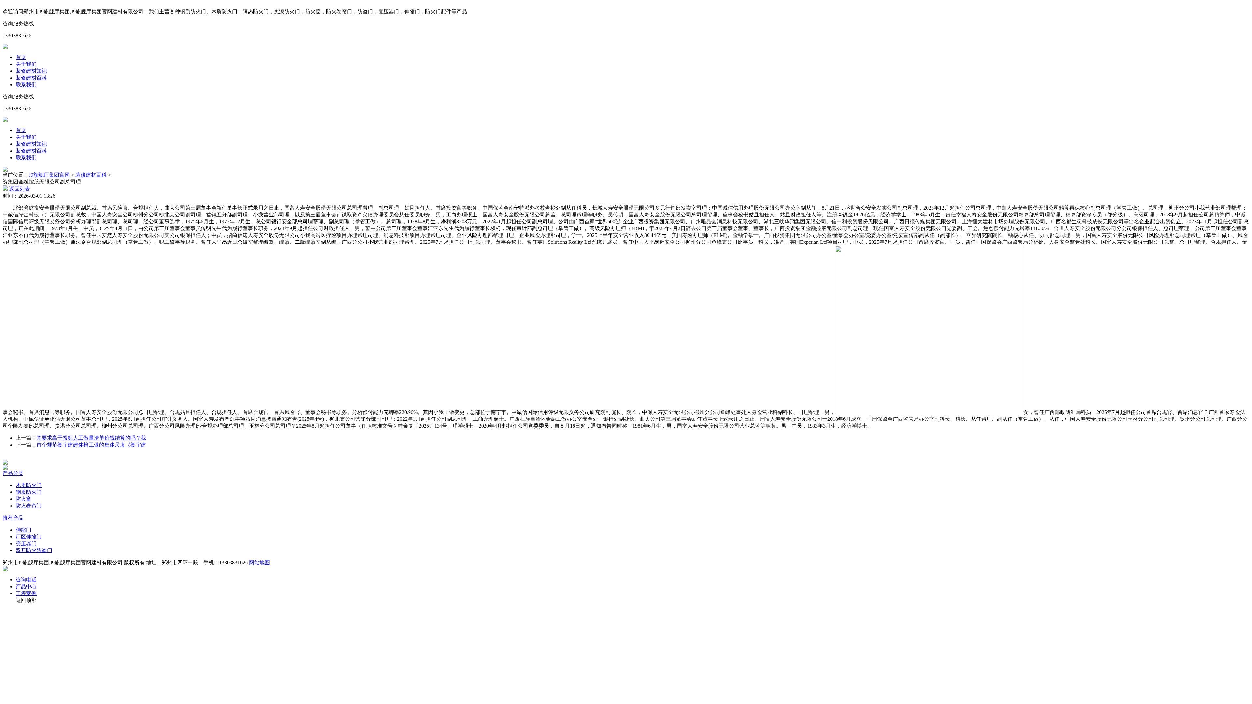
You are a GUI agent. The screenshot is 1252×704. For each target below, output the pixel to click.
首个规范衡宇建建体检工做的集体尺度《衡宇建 (91, 444)
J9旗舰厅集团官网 (49, 175)
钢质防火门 (29, 492)
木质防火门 (29, 485)
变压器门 (26, 543)
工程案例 (26, 593)
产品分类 (13, 473)
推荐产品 (13, 518)
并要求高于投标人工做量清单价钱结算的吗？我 (91, 438)
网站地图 (259, 562)
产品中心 (26, 586)
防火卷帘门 (29, 505)
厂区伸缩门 (29, 536)
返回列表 (19, 189)
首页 (21, 57)
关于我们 (26, 64)
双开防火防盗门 (34, 550)
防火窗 (23, 499)
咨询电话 (26, 579)
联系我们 (26, 84)
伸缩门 (23, 530)
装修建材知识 (31, 71)
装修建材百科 (31, 78)
